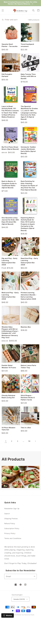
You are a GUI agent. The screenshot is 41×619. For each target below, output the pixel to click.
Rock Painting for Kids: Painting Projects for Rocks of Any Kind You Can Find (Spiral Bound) (29, 185)
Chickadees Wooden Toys (17, 614)
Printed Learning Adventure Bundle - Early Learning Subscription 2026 (29, 296)
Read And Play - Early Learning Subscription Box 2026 (29, 261)
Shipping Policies (11, 518)
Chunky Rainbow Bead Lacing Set (8, 396)
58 (29, 441)
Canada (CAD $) (19, 599)
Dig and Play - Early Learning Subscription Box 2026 (9, 261)
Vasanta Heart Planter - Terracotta (9, 45)
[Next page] (35, 441)
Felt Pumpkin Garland (7, 75)
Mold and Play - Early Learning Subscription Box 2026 (10, 296)
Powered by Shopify (29, 614)
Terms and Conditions (12, 538)
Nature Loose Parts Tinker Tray (28, 366)
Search (7, 513)
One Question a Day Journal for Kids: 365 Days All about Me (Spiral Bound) (10, 221)
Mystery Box (26, 327)
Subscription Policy (11, 528)
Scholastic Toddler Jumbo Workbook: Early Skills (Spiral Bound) (28, 150)
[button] (2, 10)
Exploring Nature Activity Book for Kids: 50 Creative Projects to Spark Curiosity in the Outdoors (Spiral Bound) (28, 224)
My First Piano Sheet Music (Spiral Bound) (10, 148)
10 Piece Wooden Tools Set (8, 429)
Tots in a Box (26, 427)
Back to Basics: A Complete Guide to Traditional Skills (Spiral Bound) (9, 184)
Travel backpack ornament (27, 45)
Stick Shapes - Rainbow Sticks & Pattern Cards (28, 398)
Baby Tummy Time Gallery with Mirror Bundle (28, 76)
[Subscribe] (34, 576)
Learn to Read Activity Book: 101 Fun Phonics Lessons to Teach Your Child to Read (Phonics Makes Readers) (10, 111)
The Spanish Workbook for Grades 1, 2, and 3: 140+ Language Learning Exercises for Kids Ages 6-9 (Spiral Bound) (29, 112)
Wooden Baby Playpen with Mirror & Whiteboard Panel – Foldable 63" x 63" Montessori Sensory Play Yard (10, 332)
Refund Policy (9, 523)
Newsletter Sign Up (11, 508)
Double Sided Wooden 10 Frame (9, 366)
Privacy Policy (9, 533)
